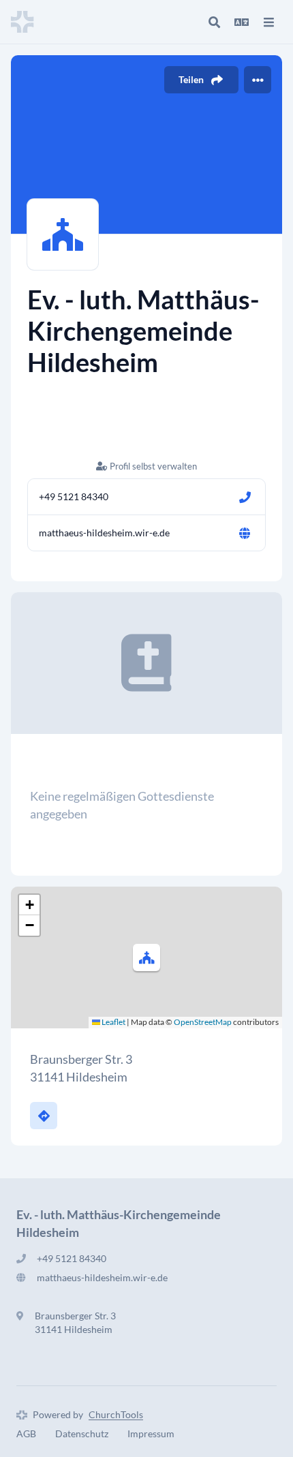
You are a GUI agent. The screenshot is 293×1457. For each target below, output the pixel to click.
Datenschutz (81, 1433)
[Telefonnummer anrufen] (244, 496)
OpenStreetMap (203, 1022)
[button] (146, 957)
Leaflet (112, 1022)
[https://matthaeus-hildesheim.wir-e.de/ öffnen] (244, 532)
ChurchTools (116, 1414)
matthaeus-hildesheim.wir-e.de (104, 532)
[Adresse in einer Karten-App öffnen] (43, 1115)
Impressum (150, 1433)
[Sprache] (241, 21)
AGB (26, 1433)
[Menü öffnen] (268, 21)
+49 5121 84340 (73, 496)
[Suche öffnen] (214, 21)
